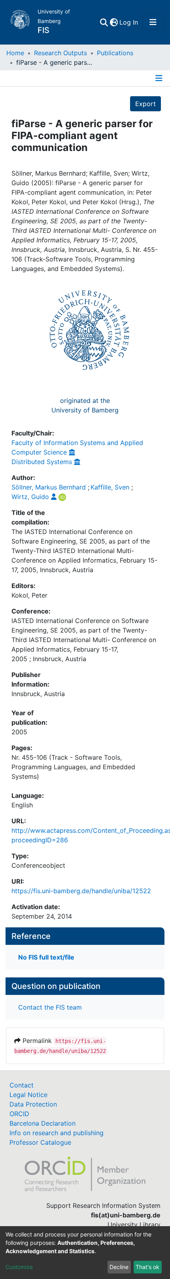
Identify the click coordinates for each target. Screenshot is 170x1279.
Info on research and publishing (56, 1133)
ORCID (19, 1114)
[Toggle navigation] (153, 22)
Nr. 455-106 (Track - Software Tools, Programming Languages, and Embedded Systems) (73, 766)
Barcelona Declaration (42, 1123)
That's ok (147, 1267)
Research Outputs (60, 53)
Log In (129, 22)
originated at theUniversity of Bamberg (85, 405)
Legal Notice (28, 1095)
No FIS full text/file (46, 957)
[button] (114, 22)
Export (145, 104)
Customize (19, 1267)
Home (15, 53)
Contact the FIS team (50, 1007)
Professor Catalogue (40, 1142)
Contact (21, 1085)
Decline (119, 1267)
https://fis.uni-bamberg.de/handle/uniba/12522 (81, 891)
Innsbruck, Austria (38, 694)
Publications (115, 53)
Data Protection (33, 1104)
